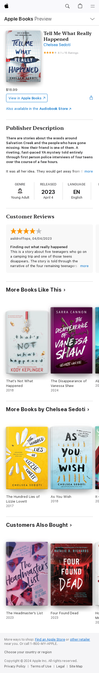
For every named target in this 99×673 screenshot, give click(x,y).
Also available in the (37, 109)
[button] (67, 6)
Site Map (76, 666)
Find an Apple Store (50, 639)
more (88, 171)
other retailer (80, 639)
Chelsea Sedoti (57, 44)
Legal (60, 666)
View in (24, 98)
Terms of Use (40, 666)
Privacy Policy (15, 666)
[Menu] (92, 6)
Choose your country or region (28, 652)
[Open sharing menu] (91, 98)
